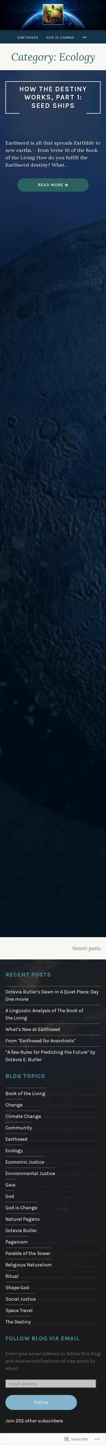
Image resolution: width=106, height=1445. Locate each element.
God (9, 1196)
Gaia (10, 1185)
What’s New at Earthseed (32, 1029)
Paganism (16, 1242)
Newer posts (86, 948)
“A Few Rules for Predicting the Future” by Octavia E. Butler (50, 1055)
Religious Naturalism (28, 1265)
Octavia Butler (21, 1230)
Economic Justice (24, 1162)
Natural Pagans (22, 1219)
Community (18, 1128)
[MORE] (85, 37)
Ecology (14, 1151)
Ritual (11, 1276)
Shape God (17, 1288)
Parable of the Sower (27, 1253)
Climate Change (23, 1116)
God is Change (60, 37)
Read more (41, 187)
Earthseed (28, 37)
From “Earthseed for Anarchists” (40, 1041)
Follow (41, 1402)
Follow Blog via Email (42, 1338)
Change (14, 1105)
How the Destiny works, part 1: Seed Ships (53, 97)
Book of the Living (25, 1093)
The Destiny (18, 1322)
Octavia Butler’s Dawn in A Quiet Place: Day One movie (51, 995)
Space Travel (19, 1310)
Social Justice (20, 1299)
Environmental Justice (30, 1173)
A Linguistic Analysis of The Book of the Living (44, 1014)
